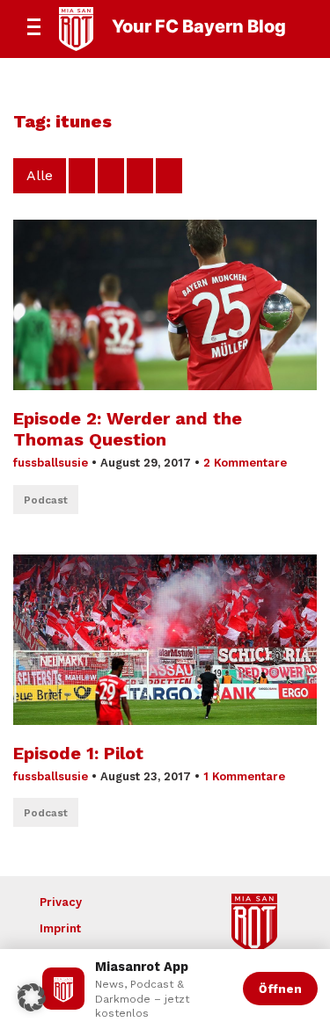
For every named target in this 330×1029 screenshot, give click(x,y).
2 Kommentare (245, 462)
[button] (31, 997)
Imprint (60, 928)
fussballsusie (50, 462)
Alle (39, 175)
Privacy (61, 902)
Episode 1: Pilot (78, 753)
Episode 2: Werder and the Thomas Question (127, 429)
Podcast (46, 500)
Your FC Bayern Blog (199, 26)
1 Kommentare (244, 776)
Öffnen (280, 989)
